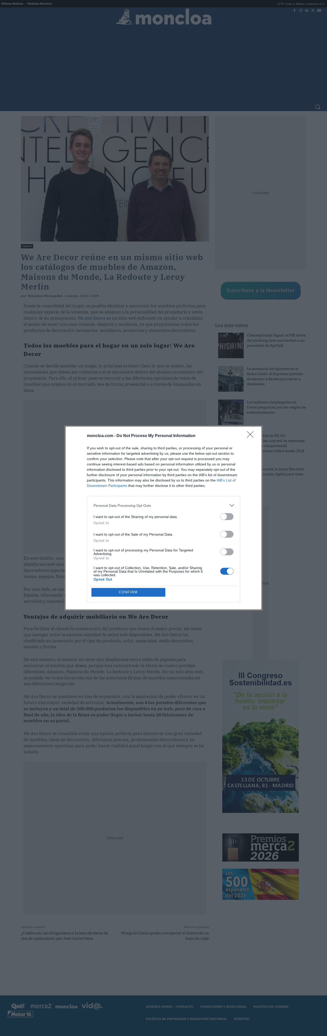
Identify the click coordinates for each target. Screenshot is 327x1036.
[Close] (252, 436)
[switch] (226, 516)
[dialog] (163, 518)
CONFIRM (128, 592)
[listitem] (163, 505)
